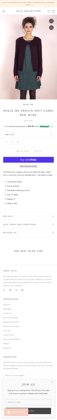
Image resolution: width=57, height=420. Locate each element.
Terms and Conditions (11, 339)
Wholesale (7, 309)
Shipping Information (11, 322)
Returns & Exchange (11, 326)
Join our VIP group (10, 317)
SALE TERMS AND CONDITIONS (19, 224)
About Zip (7, 348)
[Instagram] (16, 289)
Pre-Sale (8, 216)
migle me (28, 104)
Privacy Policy (8, 335)
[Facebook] (4, 289)
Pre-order (7, 330)
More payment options (28, 165)
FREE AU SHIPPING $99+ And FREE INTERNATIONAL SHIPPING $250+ (28, 4)
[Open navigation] (3, 11)
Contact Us (7, 313)
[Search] (49, 11)
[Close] (52, 382)
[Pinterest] (22, 289)
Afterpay (6, 343)
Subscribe (28, 411)
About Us (6, 304)
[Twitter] (10, 289)
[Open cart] (53, 11)
